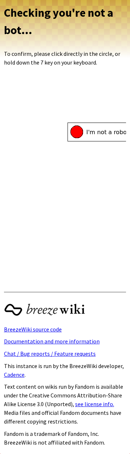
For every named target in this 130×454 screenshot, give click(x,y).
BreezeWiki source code (33, 329)
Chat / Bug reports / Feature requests (50, 353)
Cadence (14, 374)
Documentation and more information (52, 341)
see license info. (94, 404)
